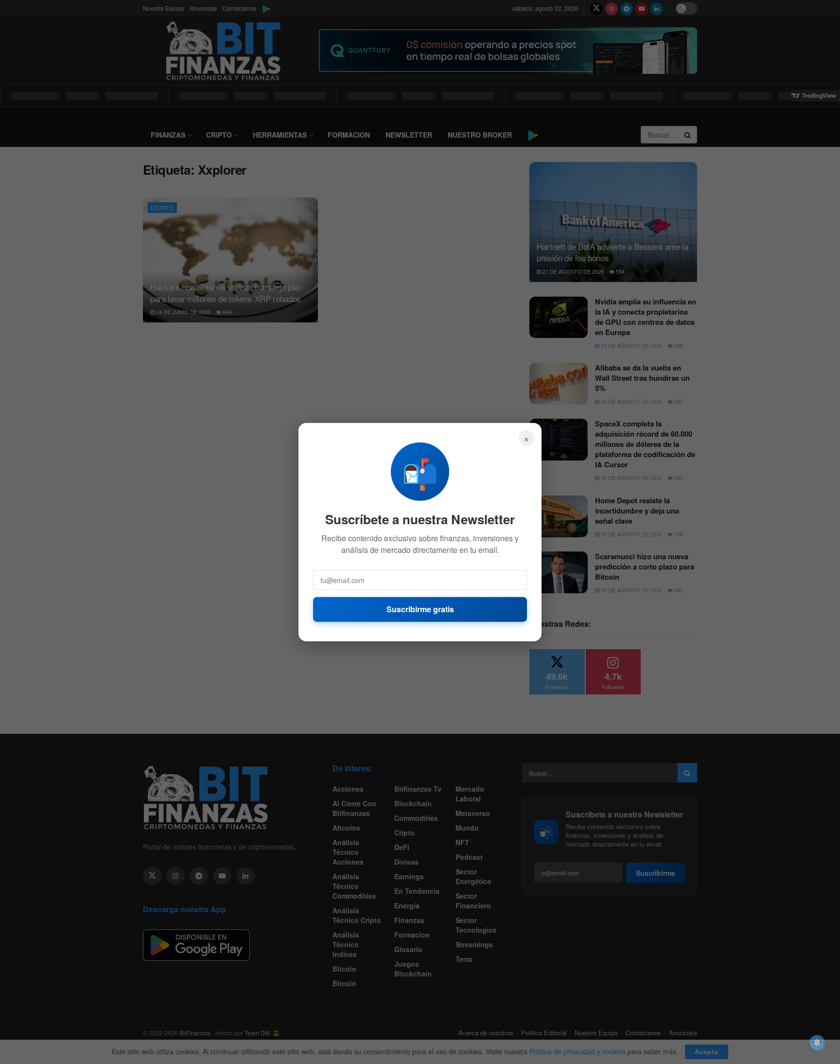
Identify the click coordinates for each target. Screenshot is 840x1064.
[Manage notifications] (817, 1042)
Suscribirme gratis (420, 609)
